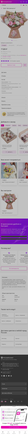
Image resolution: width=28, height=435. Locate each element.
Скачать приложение (14, 427)
